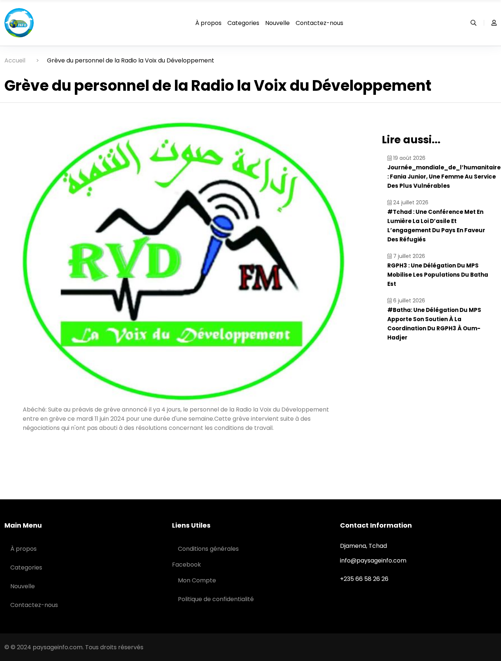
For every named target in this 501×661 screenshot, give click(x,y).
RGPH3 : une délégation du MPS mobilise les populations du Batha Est (437, 275)
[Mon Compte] (490, 23)
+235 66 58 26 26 (364, 579)
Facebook (186, 564)
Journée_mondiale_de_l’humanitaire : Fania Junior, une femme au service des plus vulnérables (444, 177)
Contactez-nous (319, 23)
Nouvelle (277, 23)
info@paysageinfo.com (373, 560)
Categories (243, 23)
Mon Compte (197, 580)
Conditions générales (208, 549)
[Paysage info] (19, 22)
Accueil (14, 60)
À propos (208, 23)
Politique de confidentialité (216, 599)
